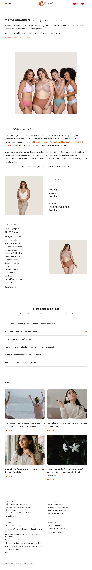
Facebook (51, 532)
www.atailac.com (10, 516)
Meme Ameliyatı (54, 193)
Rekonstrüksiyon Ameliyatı (58, 207)
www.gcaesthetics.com (56, 513)
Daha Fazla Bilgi (11, 287)
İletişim (7, 552)
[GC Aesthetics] (46, 3)
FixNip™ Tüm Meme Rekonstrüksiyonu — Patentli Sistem (23, 546)
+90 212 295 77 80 (54, 526)
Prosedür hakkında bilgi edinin (17, 37)
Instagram (60, 532)
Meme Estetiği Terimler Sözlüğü (15, 540)
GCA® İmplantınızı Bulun (12, 549)
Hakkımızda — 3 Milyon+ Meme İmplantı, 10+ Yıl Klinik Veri (23, 543)
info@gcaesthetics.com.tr (57, 528)
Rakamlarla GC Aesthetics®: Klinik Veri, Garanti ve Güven (23, 526)
